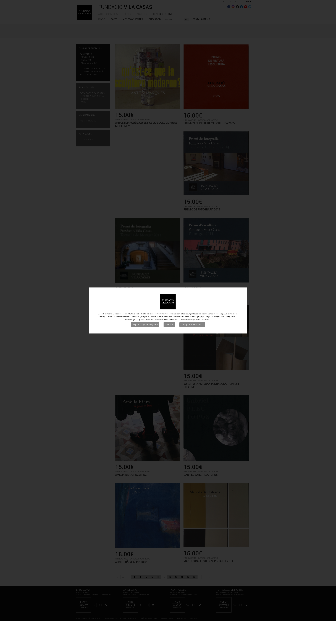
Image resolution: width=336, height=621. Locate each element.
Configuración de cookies (192, 324)
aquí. (209, 320)
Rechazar (169, 324)
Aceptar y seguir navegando (145, 324)
